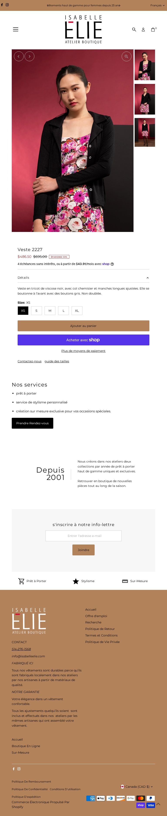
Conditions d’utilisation (65, 789)
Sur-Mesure (139, 581)
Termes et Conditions (101, 635)
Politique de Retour (100, 629)
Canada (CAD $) (137, 787)
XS (23, 311)
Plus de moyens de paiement (83, 351)
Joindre (83, 550)
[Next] (119, 5)
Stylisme (87, 581)
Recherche (93, 622)
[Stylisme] (76, 583)
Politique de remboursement (31, 781)
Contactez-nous (30, 361)
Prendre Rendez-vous (32, 423)
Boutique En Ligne (26, 746)
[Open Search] (134, 30)
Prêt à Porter (36, 581)
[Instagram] (7, 5)
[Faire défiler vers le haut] (158, 804)
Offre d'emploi (96, 616)
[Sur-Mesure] (125, 583)
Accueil (90, 609)
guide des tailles (57, 361)
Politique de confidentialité (30, 789)
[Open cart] (153, 30)
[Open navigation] (16, 29)
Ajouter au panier (83, 326)
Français (156, 5)
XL (77, 311)
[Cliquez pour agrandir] (126, 56)
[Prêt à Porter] (21, 583)
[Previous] (47, 5)
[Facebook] (2, 5)
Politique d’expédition (26, 796)
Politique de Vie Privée (102, 642)
